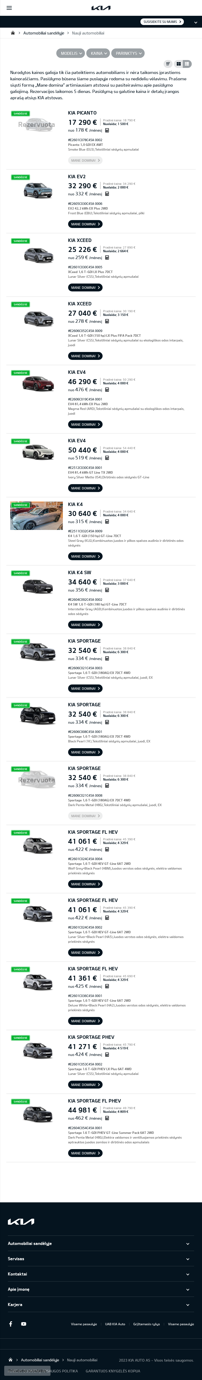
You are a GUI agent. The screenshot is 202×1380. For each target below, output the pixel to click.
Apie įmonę (18, 1289)
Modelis (69, 53)
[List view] (187, 64)
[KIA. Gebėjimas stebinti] (21, 1221)
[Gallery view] (178, 64)
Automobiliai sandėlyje (43, 33)
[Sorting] (168, 64)
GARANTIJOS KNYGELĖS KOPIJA (113, 1371)
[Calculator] (107, 130)
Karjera (15, 1304)
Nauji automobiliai (88, 33)
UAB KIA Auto (115, 1324)
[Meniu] (9, 8)
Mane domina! (83, 160)
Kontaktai (17, 1273)
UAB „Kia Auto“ (13, 32)
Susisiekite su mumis (160, 21)
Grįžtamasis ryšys (146, 1324)
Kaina (97, 53)
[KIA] (101, 8)
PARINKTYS (126, 53)
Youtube (23, 1324)
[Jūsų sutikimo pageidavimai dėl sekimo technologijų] (27, 1371)
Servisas (16, 1258)
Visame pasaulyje (84, 1324)
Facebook (10, 1324)
